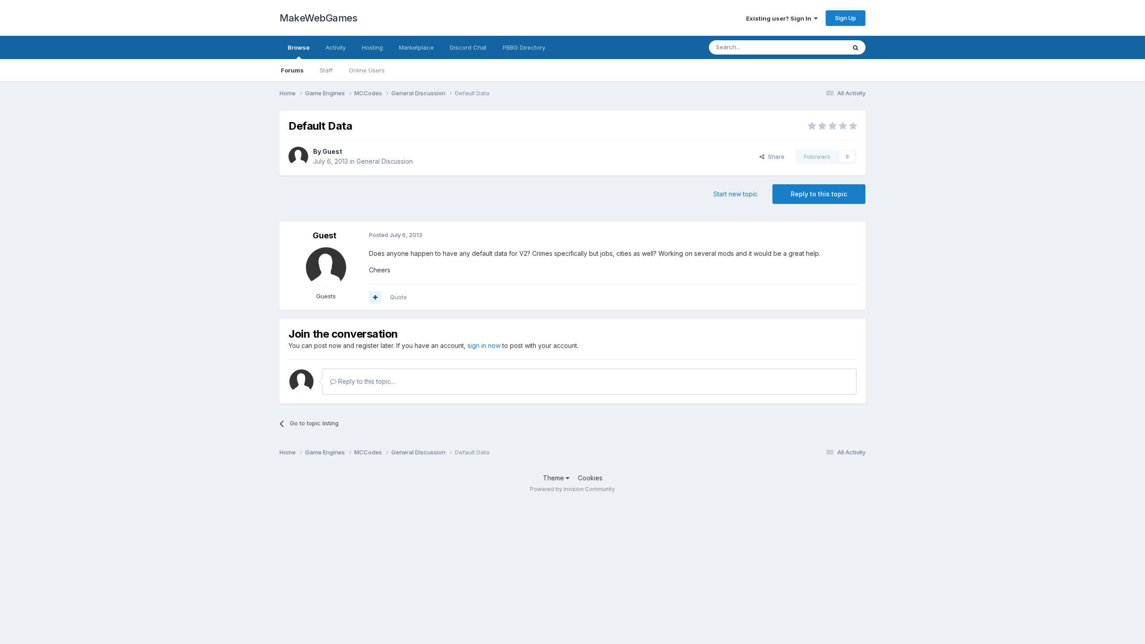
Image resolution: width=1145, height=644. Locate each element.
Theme (554, 478)
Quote (398, 297)
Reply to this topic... (365, 381)
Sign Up (845, 17)
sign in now (483, 345)
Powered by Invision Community (572, 489)
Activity (336, 47)
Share (774, 156)
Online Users (367, 70)
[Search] (855, 47)
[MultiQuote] (375, 297)
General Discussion (384, 161)
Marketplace (416, 47)
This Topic (820, 47)
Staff (326, 70)
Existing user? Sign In (780, 18)
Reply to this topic (819, 194)
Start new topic (735, 194)
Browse (299, 47)
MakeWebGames (318, 18)
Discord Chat (468, 47)
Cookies (590, 478)
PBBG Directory (524, 47)
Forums (292, 70)
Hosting (372, 47)
